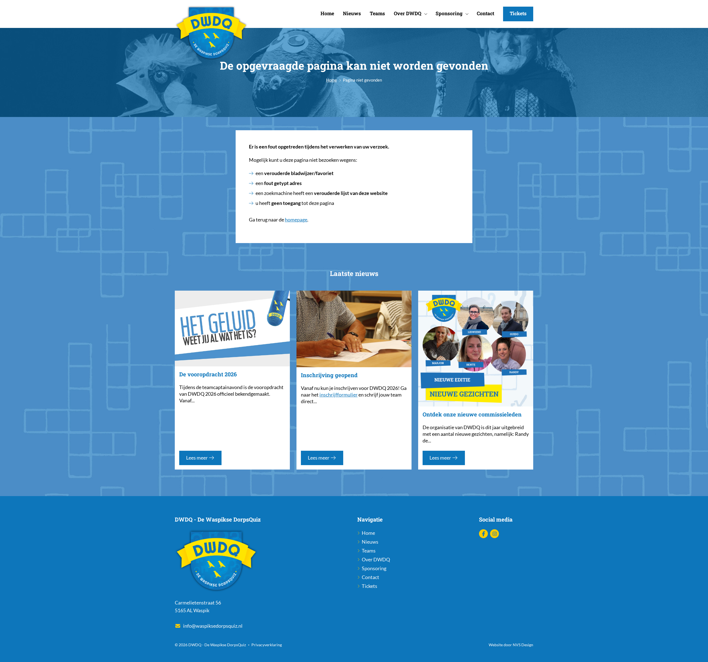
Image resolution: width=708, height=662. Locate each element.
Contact (485, 13)
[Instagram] (494, 534)
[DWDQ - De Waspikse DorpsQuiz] (211, 34)
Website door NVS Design (511, 644)
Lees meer (197, 458)
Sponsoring (449, 13)
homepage (296, 220)
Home (327, 13)
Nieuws (352, 13)
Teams (377, 13)
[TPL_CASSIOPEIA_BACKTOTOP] (698, 651)
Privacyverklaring (266, 644)
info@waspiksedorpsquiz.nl (213, 626)
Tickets (518, 13)
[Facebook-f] (483, 534)
